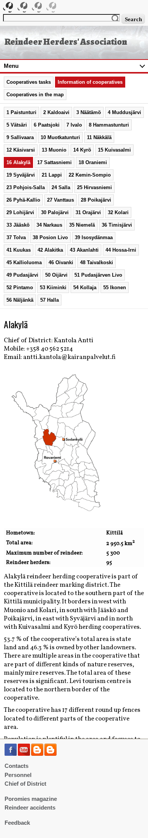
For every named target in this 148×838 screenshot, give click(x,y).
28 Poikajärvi (96, 200)
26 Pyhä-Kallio (23, 200)
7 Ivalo (74, 125)
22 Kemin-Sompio (90, 175)
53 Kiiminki (53, 287)
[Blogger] (37, 754)
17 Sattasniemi (54, 162)
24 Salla (61, 187)
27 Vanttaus (60, 200)
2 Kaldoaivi (56, 112)
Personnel (18, 775)
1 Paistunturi (21, 112)
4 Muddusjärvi (124, 112)
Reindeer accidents (30, 808)
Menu (11, 66)
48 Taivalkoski (96, 262)
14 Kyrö (82, 150)
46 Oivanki (61, 262)
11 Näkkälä (99, 137)
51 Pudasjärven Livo (98, 275)
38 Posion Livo (50, 237)
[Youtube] (24, 754)
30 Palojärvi (55, 212)
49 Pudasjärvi (22, 275)
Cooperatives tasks (28, 82)
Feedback (17, 823)
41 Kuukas (18, 250)
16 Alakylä (18, 162)
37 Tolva (16, 237)
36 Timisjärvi (117, 225)
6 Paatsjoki (47, 125)
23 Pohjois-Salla (25, 187)
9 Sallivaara (20, 137)
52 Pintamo (19, 287)
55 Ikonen (114, 287)
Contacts (16, 766)
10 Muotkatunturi (60, 137)
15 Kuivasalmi (114, 150)
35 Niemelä (82, 225)
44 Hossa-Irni (120, 250)
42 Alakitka (50, 250)
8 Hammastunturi (109, 125)
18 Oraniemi (93, 162)
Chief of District (25, 784)
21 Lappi (52, 175)
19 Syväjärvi (20, 175)
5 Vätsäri (16, 125)
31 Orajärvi (88, 212)
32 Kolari (118, 212)
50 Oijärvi (56, 275)
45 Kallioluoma (24, 262)
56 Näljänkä (19, 300)
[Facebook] (11, 754)
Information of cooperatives (90, 82)
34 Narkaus (49, 225)
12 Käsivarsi (20, 150)
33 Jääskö (18, 225)
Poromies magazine (31, 799)
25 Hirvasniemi (94, 187)
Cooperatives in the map (35, 94)
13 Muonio (54, 150)
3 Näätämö (88, 112)
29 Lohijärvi (20, 212)
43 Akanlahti (84, 250)
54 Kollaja (84, 287)
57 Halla (49, 300)
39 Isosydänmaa (94, 237)
